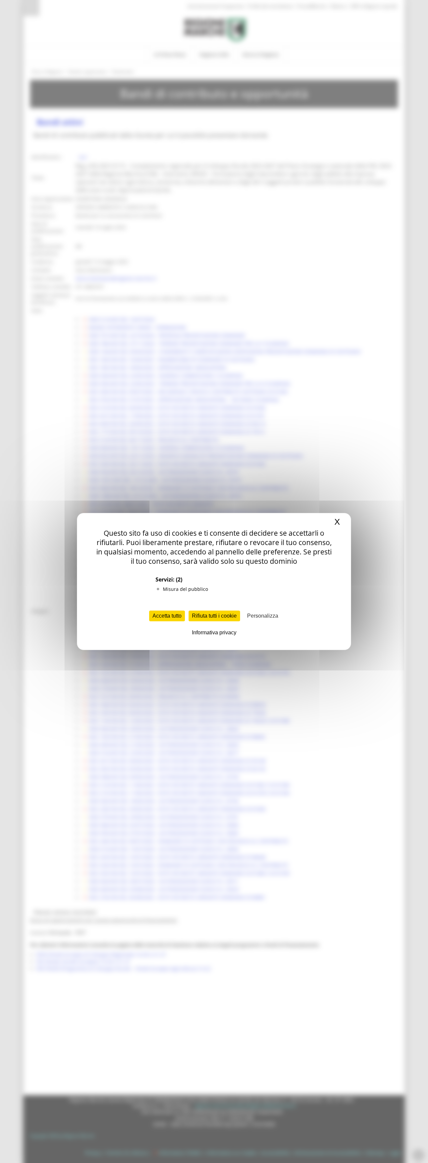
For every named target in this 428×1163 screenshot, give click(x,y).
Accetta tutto (167, 616)
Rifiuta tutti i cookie (214, 616)
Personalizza (262, 616)
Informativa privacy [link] (214, 632)
